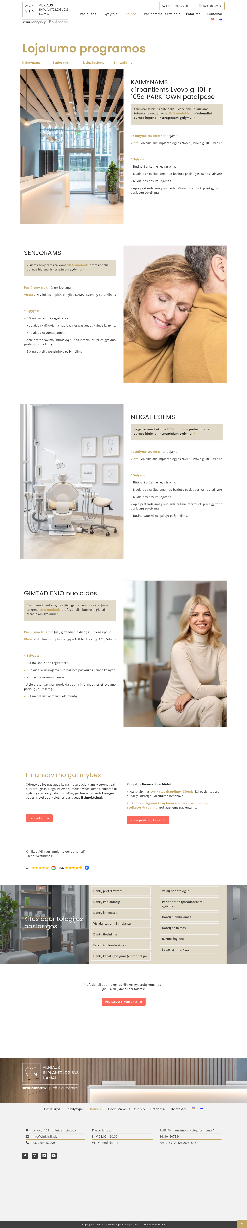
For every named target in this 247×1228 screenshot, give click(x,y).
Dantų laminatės (105, 913)
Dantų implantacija (107, 902)
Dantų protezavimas (108, 891)
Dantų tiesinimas (105, 934)
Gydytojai (111, 14)
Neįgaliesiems (93, 63)
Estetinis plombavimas (109, 945)
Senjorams (61, 63)
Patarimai (194, 14)
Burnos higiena (173, 939)
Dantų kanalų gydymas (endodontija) (120, 956)
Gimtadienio (123, 63)
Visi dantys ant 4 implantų (112, 924)
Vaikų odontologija (175, 891)
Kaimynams (31, 63)
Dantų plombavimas (176, 917)
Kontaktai (214, 14)
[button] (89, 14)
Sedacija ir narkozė (176, 950)
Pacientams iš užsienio (162, 14)
